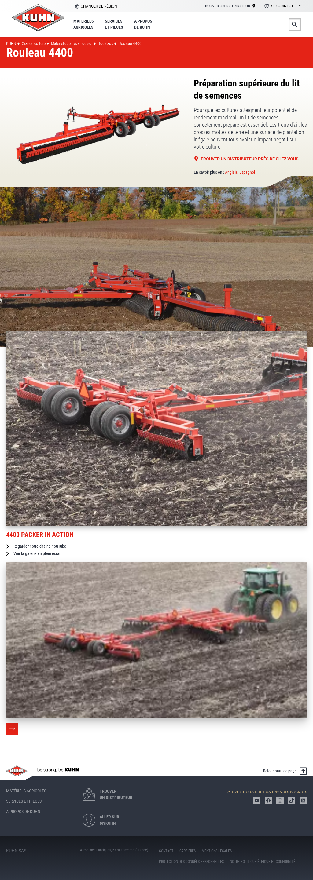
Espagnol (247, 172)
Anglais (231, 172)
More (12, 729)
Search (295, 24)
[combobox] (282, 6)
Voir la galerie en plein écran (37, 553)
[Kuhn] (38, 17)
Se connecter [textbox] (284, 6)
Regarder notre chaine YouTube (39, 546)
